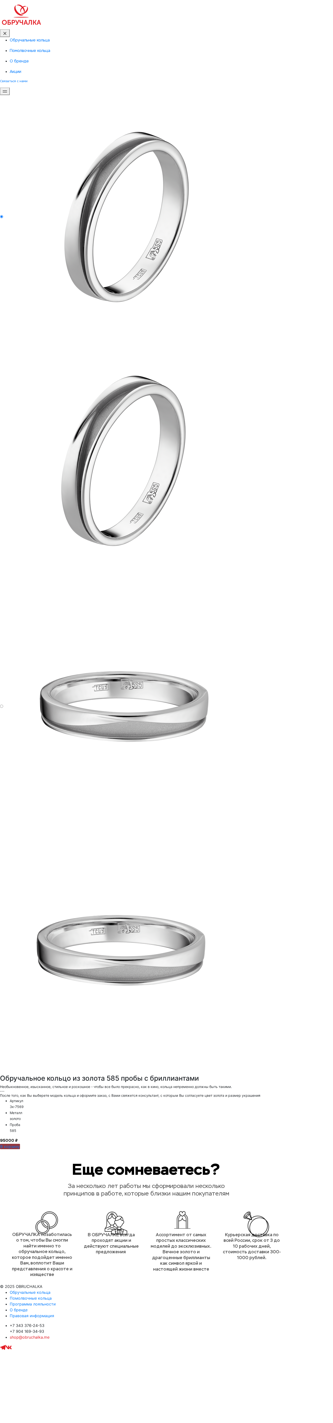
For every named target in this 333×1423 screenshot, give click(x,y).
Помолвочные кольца (31, 1298)
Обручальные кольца (30, 1292)
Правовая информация (32, 1315)
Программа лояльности (33, 1304)
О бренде (19, 1309)
